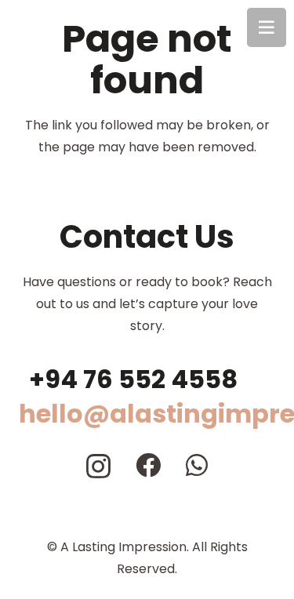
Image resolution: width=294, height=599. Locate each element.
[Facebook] (148, 464)
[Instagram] (98, 466)
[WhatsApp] (197, 464)
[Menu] (266, 27)
